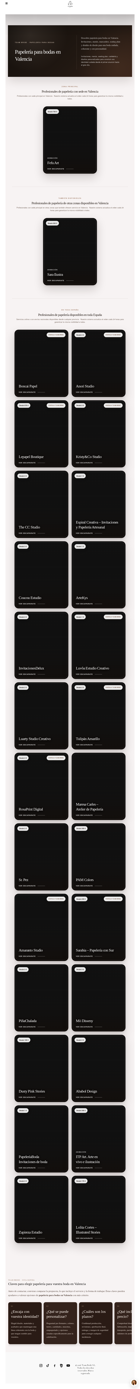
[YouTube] (68, 1365)
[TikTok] (47, 1365)
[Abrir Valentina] (134, 1383)
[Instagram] (41, 1365)
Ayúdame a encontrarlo (104, 1371)
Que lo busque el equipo (125, 1371)
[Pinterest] (61, 1365)
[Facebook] (54, 1365)
